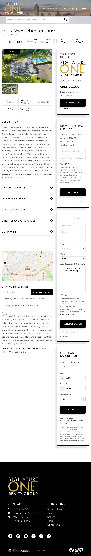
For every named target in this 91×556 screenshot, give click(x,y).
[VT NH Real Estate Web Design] (76, 551)
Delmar (35, 348)
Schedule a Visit (79, 218)
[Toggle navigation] (84, 8)
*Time (62, 254)
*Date (62, 244)
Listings (13, 348)
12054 (43, 348)
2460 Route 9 (21, 519)
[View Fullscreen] (5, 263)
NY (20, 348)
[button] (65, 20)
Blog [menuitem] (50, 521)
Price (62, 373)
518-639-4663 (70, 87)
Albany (26, 348)
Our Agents (64, 109)
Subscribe (73, 192)
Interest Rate (65, 394)
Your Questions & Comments (72, 264)
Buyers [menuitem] (51, 513)
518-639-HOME (49, 8)
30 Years (76, 362)
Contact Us (72, 103)
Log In (66, 8)
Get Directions (41, 292)
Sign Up (74, 8)
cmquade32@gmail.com (26, 513)
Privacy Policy (71, 334)
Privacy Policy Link (67, 183)
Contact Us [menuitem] (53, 524)
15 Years (67, 366)
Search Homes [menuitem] (55, 509)
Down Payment (67, 384)
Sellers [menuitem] (51, 517)
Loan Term (64, 362)
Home (5, 348)
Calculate (73, 409)
